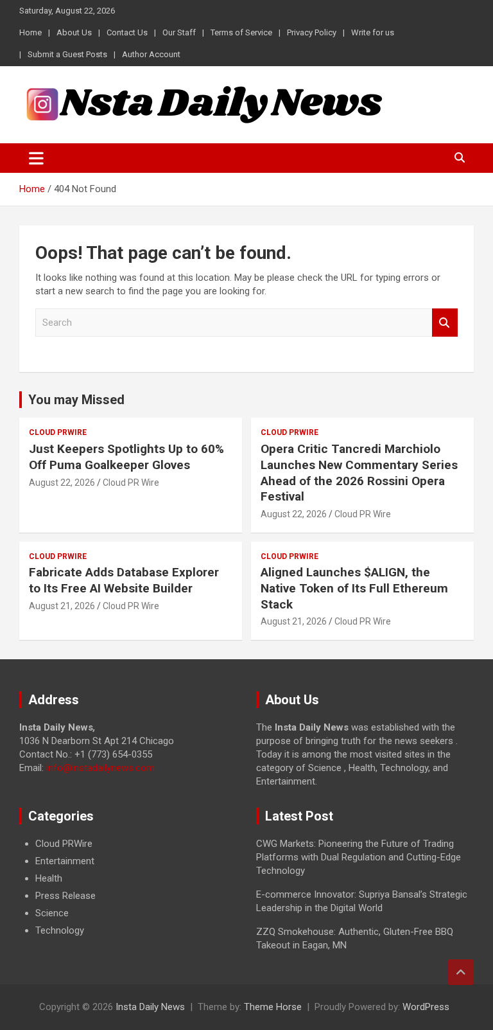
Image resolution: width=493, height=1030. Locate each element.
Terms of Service (241, 32)
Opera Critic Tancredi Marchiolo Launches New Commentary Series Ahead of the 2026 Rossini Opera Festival (359, 472)
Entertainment (64, 861)
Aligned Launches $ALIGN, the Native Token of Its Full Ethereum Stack (354, 588)
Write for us (372, 32)
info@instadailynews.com (100, 768)
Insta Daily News (150, 1007)
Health (48, 878)
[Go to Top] (461, 972)
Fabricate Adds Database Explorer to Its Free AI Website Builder (124, 580)
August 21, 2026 (62, 606)
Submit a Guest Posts (67, 54)
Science (52, 913)
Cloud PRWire (58, 432)
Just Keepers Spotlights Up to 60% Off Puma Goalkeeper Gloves (126, 456)
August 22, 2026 (62, 482)
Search (445, 322)
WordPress (425, 1007)
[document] (128, 887)
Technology (59, 930)
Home (30, 32)
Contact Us (127, 32)
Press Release (65, 895)
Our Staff (179, 32)
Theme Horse (273, 1007)
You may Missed (76, 399)
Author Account (151, 54)
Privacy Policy (311, 32)
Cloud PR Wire (131, 482)
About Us (74, 32)
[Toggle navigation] (36, 158)
